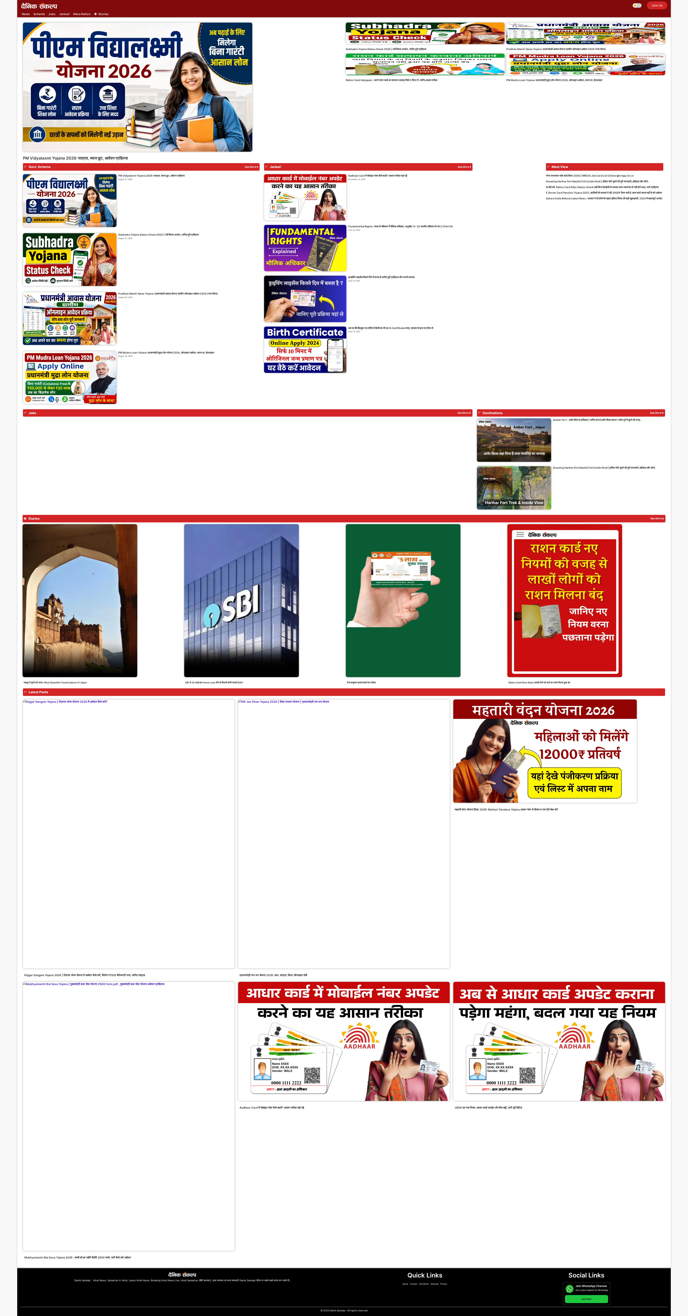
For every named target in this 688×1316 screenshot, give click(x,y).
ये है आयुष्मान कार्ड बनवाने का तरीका (361, 682)
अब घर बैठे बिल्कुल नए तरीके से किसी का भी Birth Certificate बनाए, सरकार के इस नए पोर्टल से (390, 327)
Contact (413, 1284)
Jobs (52, 14)
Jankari (64, 14)
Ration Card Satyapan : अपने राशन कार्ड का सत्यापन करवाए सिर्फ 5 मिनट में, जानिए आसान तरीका (391, 80)
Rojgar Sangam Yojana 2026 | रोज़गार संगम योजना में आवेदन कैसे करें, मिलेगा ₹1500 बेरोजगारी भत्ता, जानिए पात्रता (84, 975)
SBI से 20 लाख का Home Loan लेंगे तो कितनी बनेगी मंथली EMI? (214, 682)
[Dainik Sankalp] (39, 5)
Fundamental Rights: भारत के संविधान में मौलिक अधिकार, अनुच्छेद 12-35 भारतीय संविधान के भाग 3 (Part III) (400, 226)
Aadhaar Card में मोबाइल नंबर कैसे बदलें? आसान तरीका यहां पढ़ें (377, 175)
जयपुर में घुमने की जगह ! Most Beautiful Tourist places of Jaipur (55, 682)
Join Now (586, 1299)
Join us (657, 5)
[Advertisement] (604, 232)
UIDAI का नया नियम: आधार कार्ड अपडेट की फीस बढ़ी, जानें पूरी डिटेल (488, 1107)
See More (250, 166)
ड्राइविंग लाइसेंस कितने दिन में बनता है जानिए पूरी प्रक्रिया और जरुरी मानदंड (381, 277)
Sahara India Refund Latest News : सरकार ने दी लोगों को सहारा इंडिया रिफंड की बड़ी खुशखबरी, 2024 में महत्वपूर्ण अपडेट (604, 198)
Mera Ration (81, 14)
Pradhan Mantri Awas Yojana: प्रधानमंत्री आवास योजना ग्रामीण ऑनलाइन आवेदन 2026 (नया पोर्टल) (556, 49)
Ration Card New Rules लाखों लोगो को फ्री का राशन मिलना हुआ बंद (539, 682)
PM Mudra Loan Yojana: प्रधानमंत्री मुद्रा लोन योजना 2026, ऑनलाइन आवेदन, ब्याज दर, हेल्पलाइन (554, 80)
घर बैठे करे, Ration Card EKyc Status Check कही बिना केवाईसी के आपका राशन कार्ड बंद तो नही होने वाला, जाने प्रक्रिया (602, 187)
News (26, 14)
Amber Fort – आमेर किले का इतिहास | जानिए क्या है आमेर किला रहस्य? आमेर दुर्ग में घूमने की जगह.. (597, 419)
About (405, 1284)
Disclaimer (424, 1284)
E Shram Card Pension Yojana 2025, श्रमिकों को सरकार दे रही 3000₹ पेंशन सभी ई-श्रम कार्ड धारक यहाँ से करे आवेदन (604, 192)
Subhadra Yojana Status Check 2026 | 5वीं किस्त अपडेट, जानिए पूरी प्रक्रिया (386, 49)
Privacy (443, 1284)
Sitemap (434, 1284)
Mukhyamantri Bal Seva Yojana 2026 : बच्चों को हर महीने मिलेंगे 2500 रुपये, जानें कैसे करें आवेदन (77, 1257)
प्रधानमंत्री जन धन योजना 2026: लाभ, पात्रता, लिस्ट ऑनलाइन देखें (273, 975)
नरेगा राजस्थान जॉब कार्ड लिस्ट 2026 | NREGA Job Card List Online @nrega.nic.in (590, 175)
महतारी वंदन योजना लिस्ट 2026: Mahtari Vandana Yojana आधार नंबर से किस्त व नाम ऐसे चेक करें (506, 809)
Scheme (39, 14)
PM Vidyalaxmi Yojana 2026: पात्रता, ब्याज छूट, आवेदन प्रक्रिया (75, 158)
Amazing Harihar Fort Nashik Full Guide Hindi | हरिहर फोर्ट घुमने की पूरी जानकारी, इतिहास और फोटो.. (597, 181)
